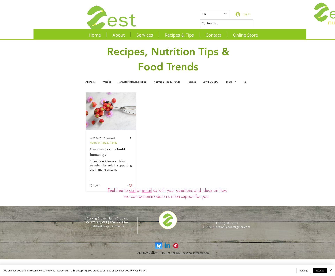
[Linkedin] (167, 245)
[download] (158, 245)
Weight (106, 81)
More (229, 81)
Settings (303, 270)
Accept (320, 270)
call (132, 190)
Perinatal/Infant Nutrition (132, 81)
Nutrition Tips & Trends (167, 81)
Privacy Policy (138, 270)
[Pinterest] (175, 245)
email (147, 190)
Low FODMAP (211, 81)
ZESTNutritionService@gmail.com (228, 227)
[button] (245, 82)
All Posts (90, 81)
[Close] (331, 270)
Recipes (191, 81)
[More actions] (131, 138)
